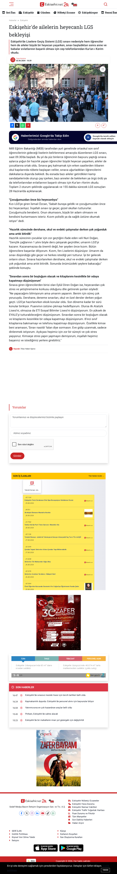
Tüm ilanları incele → (96, 476)
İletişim (15, 840)
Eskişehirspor (89, 12)
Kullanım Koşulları (68, 834)
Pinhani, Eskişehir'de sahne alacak (41, 714)
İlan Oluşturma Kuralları (71, 837)
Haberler (13, 20)
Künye (63, 831)
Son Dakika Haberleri (82, 819)
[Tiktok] (48, 813)
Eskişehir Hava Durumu (83, 804)
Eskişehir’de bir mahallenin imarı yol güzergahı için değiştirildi (54, 720)
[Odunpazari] (58, 622)
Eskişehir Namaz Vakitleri (84, 807)
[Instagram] (32, 813)
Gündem (45, 12)
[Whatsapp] (53, 813)
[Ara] (105, 4)
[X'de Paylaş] (17, 125)
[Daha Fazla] (28, 125)
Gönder (17, 455)
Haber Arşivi (78, 823)
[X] (26, 813)
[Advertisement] (61, 375)
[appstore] (46, 847)
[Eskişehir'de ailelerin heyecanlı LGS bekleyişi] (58, 93)
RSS (32, 861)
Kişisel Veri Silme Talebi (23, 837)
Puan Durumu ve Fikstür (83, 813)
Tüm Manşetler (79, 816)
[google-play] (71, 847)
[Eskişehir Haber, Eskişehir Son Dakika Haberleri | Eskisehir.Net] (58, 4)
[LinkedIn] (37, 813)
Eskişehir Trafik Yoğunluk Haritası (88, 810)
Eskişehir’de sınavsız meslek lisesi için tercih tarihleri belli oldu (55, 695)
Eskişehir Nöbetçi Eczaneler (85, 800)
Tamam (105, 870)
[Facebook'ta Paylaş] (12, 125)
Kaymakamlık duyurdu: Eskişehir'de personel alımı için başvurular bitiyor (59, 701)
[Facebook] (21, 813)
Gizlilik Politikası (20, 834)
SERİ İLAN (17, 831)
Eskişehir (28, 12)
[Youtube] (42, 813)
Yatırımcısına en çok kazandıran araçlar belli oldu (48, 707)
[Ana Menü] (11, 4)
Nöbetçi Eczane (66, 12)
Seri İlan (10, 12)
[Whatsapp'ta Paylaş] (22, 125)
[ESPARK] (58, 757)
